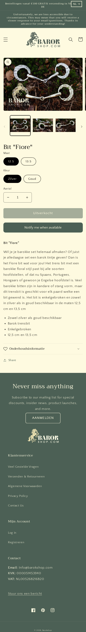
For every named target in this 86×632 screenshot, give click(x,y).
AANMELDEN (43, 418)
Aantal (7, 188)
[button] (5, 39)
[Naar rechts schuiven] (81, 126)
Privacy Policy (18, 496)
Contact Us (16, 505)
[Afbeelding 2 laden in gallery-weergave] (43, 125)
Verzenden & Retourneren (26, 476)
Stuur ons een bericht (25, 593)
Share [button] (12, 360)
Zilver (12, 179)
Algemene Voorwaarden (25, 486)
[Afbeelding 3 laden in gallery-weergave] (65, 125)
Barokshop (47, 630)
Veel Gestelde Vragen (23, 466)
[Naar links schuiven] (4, 126)
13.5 (28, 161)
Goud (32, 179)
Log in (12, 532)
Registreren (16, 542)
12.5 (11, 161)
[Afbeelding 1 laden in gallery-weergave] (20, 125)
